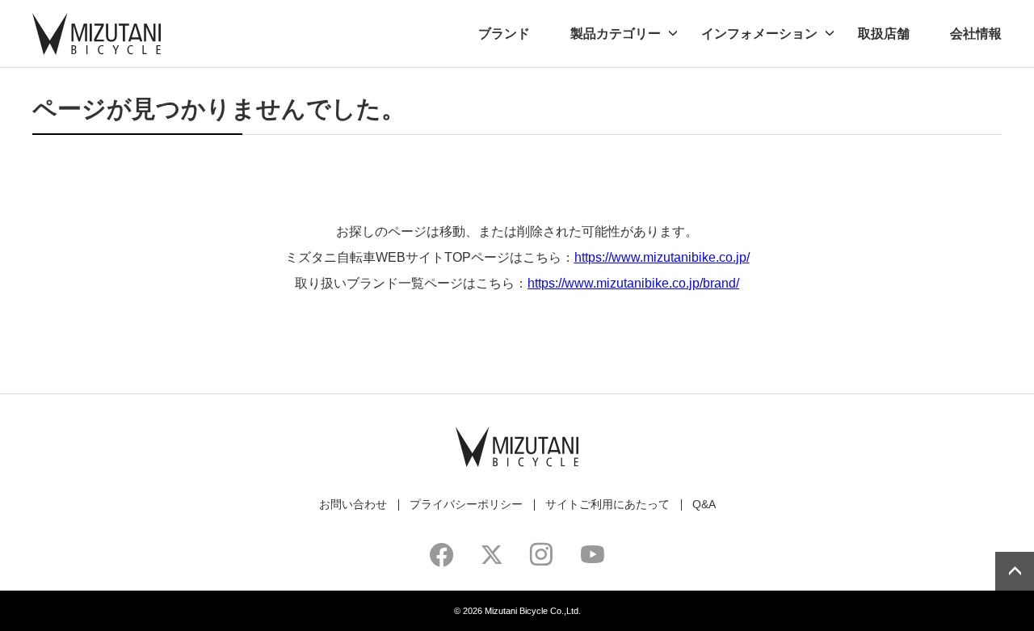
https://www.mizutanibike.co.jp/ (662, 257)
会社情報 (976, 33)
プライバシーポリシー (466, 504)
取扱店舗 (884, 33)
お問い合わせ (353, 504)
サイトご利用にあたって (607, 504)
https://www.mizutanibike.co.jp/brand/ (633, 283)
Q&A (704, 504)
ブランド (504, 33)
